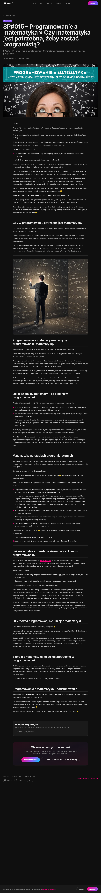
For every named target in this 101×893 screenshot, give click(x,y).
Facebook (21, 780)
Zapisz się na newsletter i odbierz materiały (60, 760)
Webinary (59, 3)
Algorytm (19, 732)
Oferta (33, 3)
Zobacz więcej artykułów (86, 778)
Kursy (41, 3)
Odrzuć (81, 889)
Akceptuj (92, 889)
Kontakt (68, 3)
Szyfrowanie (29, 732)
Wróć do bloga (10, 15)
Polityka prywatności (49, 889)
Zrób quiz (93, 3)
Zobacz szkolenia (30, 760)
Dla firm (49, 3)
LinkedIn (9, 780)
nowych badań (45, 560)
